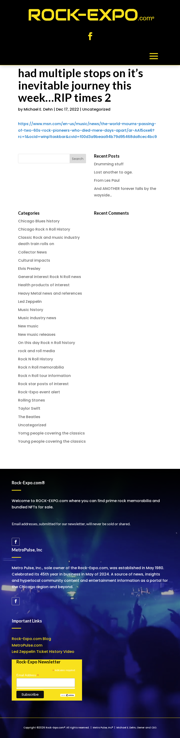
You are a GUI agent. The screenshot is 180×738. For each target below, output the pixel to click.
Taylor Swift (29, 408)
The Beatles (29, 417)
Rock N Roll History (35, 359)
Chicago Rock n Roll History (44, 229)
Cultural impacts (34, 260)
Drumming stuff (109, 164)
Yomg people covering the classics (51, 433)
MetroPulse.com (27, 645)
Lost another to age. (113, 172)
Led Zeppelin (30, 301)
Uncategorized (96, 109)
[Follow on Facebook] (90, 36)
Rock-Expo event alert (39, 392)
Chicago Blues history (39, 221)
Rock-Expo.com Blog (31, 638)
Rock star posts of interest (43, 384)
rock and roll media (36, 351)
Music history (30, 309)
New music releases (37, 334)
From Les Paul (107, 180)
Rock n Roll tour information (44, 375)
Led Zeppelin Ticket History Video (43, 651)
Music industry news (37, 318)
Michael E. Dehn (38, 109)
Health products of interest (44, 285)
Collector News (32, 252)
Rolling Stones (31, 400)
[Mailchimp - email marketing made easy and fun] (67, 695)
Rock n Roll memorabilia (41, 367)
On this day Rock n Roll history (46, 342)
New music (28, 326)
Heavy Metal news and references (50, 293)
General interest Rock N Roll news (49, 276)
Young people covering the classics (52, 441)
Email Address (27, 675)
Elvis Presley (29, 268)
